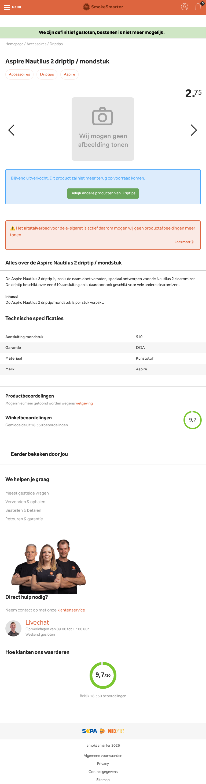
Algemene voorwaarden (103, 756)
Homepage (14, 44)
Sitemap (103, 780)
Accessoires (36, 44)
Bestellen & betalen (23, 510)
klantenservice (71, 610)
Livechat (37, 623)
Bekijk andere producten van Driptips (103, 193)
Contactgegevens (103, 772)
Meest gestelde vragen (27, 493)
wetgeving (84, 403)
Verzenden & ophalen (25, 502)
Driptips (56, 44)
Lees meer (183, 242)
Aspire (69, 74)
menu (16, 7)
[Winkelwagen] (198, 6)
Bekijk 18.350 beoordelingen (103, 696)
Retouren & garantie (24, 519)
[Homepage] (103, 6)
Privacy (103, 764)
